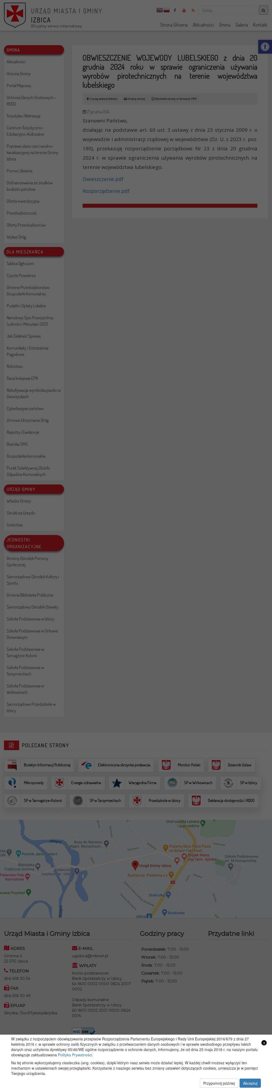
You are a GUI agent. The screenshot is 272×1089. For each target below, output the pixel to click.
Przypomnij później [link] (219, 1083)
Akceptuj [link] (250, 1083)
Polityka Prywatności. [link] (75, 1054)
